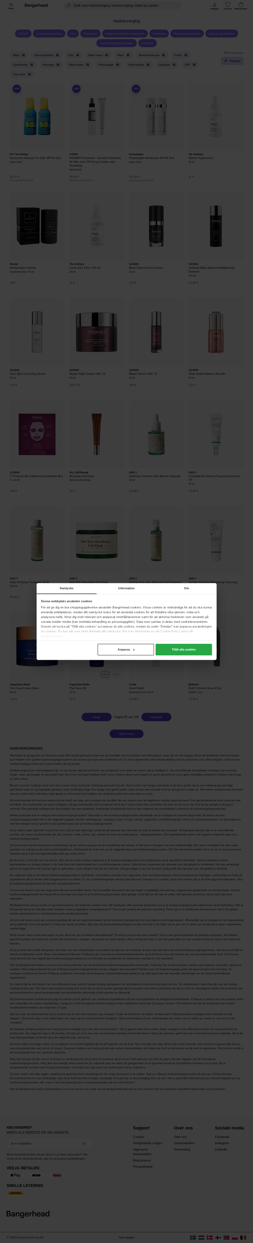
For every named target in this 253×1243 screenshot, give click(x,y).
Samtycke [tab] (66, 588)
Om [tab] (186, 588)
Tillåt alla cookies (184, 649)
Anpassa (124, 649)
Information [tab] (126, 588)
